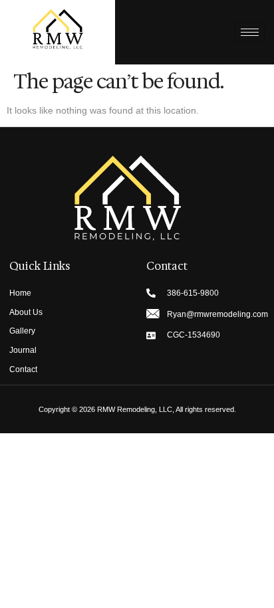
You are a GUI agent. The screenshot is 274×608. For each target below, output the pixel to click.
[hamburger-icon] (250, 32)
